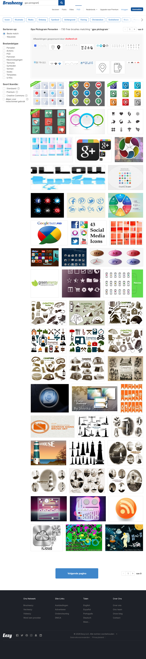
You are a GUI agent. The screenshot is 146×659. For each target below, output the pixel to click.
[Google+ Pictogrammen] (94, 149)
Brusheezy (28, 605)
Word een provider (32, 617)
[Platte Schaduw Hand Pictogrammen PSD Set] (48, 121)
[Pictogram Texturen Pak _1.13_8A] (126, 233)
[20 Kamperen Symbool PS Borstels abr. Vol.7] (48, 340)
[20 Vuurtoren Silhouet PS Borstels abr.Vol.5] (87, 452)
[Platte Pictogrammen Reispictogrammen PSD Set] (87, 93)
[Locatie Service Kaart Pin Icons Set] (56, 63)
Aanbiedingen (61, 605)
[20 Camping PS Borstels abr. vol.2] (87, 312)
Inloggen (124, 9)
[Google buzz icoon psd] (49, 233)
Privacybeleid (98, 637)
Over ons (117, 605)
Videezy (27, 613)
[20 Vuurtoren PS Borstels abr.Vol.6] (127, 426)
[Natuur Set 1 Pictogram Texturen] (94, 398)
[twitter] (22, 635)
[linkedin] (40, 635)
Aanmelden (137, 9)
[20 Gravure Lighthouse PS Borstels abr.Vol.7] (87, 480)
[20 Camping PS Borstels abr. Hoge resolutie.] (48, 312)
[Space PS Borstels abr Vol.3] (124, 537)
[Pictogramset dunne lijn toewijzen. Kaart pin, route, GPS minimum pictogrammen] (71, 45)
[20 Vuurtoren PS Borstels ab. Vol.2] (48, 452)
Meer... (86, 622)
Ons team (117, 609)
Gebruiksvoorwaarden (80, 637)
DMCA (58, 617)
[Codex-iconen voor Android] (74, 257)
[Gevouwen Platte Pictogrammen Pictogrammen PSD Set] (125, 93)
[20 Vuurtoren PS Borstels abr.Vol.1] (93, 426)
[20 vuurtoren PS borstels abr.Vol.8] (125, 480)
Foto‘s (64, 9)
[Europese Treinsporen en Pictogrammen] (53, 426)
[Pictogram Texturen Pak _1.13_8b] (52, 149)
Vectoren (55, 9)
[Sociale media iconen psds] (89, 233)
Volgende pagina (77, 573)
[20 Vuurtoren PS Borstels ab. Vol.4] (125, 452)
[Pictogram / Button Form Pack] (129, 149)
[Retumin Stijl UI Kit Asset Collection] (88, 508)
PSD (78, 9)
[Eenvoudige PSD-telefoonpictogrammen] (123, 283)
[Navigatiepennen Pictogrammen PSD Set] (48, 93)
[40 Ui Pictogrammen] (81, 283)
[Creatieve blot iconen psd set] (47, 205)
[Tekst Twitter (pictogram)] (68, 177)
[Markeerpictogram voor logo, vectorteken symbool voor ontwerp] (133, 62)
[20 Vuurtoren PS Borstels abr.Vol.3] (48, 480)
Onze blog (118, 613)
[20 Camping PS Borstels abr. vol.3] (125, 340)
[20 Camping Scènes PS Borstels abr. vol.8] (125, 368)
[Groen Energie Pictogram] (45, 283)
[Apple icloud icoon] (47, 537)
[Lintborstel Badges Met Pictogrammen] (131, 398)
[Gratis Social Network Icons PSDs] (45, 257)
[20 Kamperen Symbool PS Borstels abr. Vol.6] (87, 340)
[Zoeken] (61, 2)
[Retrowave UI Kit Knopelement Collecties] (49, 508)
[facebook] (17, 635)
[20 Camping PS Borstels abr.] (48, 368)
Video (71, 9)
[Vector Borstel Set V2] (84, 537)
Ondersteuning (62, 613)
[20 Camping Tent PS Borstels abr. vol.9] (87, 368)
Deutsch (87, 617)
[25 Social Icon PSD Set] (125, 177)
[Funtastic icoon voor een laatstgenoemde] (50, 398)
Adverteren (60, 609)
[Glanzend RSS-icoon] (126, 508)
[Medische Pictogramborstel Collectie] (125, 121)
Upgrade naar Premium (109, 9)
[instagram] (31, 635)
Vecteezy (27, 609)
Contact (116, 617)
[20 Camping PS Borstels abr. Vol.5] (125, 312)
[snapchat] (36, 635)
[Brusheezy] (13, 3)
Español (87, 609)
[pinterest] (27, 635)
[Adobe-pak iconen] (116, 257)
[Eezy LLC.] (7, 635)
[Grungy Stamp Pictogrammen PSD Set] (86, 205)
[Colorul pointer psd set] (87, 121)
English (86, 605)
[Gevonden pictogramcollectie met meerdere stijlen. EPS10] (56, 47)
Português (88, 613)
